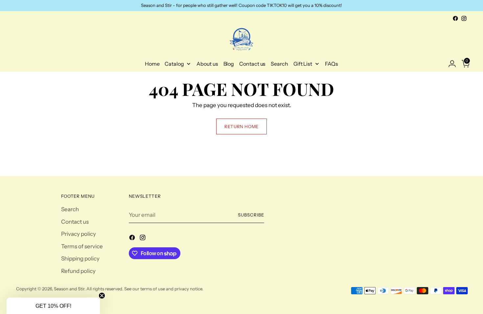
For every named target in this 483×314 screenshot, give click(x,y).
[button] (53, 306)
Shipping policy (80, 258)
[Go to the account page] (449, 63)
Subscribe (251, 214)
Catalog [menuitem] (174, 63)
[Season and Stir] (241, 39)
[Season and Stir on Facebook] (455, 18)
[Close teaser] (102, 295)
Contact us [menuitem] (252, 63)
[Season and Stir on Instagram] (464, 18)
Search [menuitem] (279, 63)
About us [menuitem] (207, 63)
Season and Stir (69, 288)
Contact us (75, 221)
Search (70, 209)
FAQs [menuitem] (331, 63)
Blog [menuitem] (228, 63)
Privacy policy (78, 234)
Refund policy (78, 271)
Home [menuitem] (152, 63)
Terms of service (82, 246)
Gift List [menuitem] (302, 63)
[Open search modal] (19, 63)
